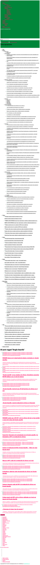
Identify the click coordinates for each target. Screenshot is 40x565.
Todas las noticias (5, 558)
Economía (6, 15)
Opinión (3, 22)
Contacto (3, 560)
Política (3, 20)
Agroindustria (4, 519)
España (8, 18)
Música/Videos (5, 23)
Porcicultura (9, 13)
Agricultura (6, 4)
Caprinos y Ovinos (5, 527)
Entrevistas (4, 529)
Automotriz (9, 5)
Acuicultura (9, 9)
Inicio (3, 2)
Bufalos (3, 526)
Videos (6, 25)
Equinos (8, 10)
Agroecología (7, 6)
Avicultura (8, 11)
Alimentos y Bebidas (8, 7)
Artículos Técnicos (8, 14)
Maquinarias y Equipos (9, 19)
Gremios (4, 534)
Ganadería (6, 16)
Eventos (3, 21)
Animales (6, 8)
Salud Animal (4, 544)
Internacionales (7, 17)
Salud (3, 26)
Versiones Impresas (5, 559)
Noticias (4, 3)
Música (6, 24)
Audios (3, 523)
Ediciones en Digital (6, 27)
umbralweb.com (27, 563)
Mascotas (8, 12)
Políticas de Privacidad (6, 561)
